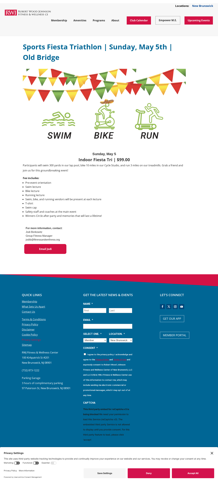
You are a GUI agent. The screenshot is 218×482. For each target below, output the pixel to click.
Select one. (92, 333)
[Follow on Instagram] (175, 306)
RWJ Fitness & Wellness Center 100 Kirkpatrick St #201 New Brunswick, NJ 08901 (40, 357)
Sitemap (27, 345)
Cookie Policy (30, 334)
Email (88, 319)
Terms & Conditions (34, 319)
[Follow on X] (168, 306)
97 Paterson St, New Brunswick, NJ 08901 (46, 388)
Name (88, 303)
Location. (117, 333)
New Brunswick (202, 6)
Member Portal (174, 335)
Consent (90, 347)
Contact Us (28, 311)
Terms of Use (119, 359)
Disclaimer (28, 329)
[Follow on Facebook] (162, 306)
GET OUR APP (172, 318)
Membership (29, 301)
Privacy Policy (30, 324)
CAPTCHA (89, 402)
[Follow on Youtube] (181, 306)
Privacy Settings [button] (31, 340)
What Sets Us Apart (33, 306)
